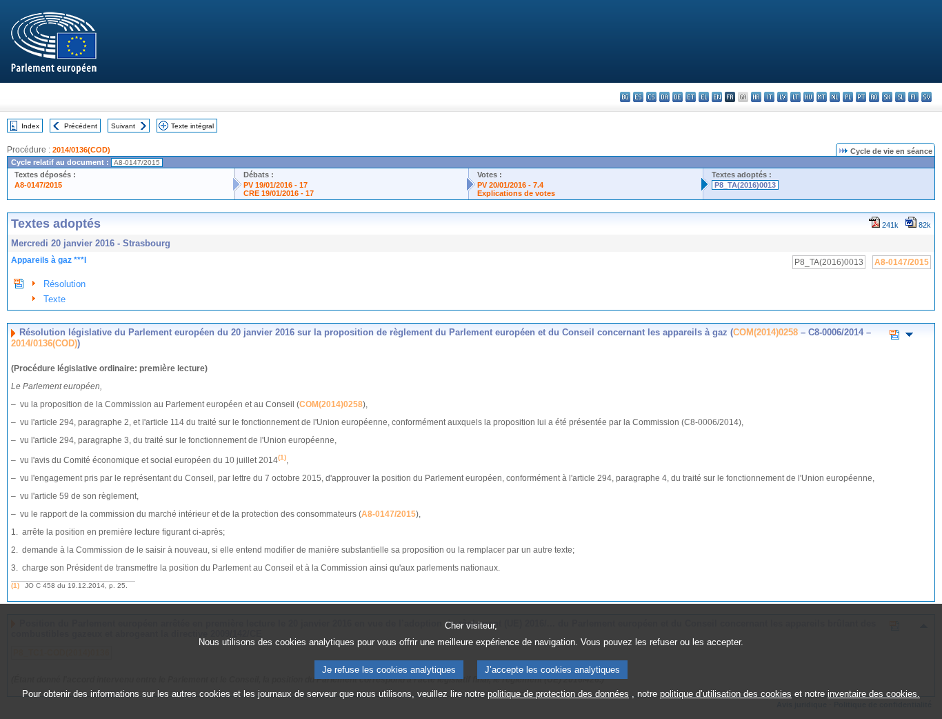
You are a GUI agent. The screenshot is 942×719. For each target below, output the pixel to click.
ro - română (874, 97)
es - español (638, 97)
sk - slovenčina (887, 97)
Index (30, 126)
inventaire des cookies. (874, 694)
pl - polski (848, 97)
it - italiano (769, 97)
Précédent (80, 126)
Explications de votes (516, 193)
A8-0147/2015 (38, 185)
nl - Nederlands (835, 97)
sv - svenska (926, 97)
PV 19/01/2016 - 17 (275, 185)
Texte (54, 299)
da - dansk (664, 97)
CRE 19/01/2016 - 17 (278, 193)
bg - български (625, 97)
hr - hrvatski (756, 97)
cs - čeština (651, 97)
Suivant (123, 126)
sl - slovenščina (900, 97)
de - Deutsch (677, 97)
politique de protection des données (558, 694)
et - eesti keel (690, 97)
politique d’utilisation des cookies (726, 694)
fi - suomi (913, 97)
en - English (717, 97)
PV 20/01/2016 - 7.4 (510, 185)
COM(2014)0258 (765, 332)
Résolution (64, 284)
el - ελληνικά (704, 97)
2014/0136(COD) (81, 150)
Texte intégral (192, 126)
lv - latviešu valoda (782, 97)
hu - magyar (808, 97)
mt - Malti (821, 97)
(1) (15, 585)
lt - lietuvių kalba (795, 97)
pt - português (861, 97)
